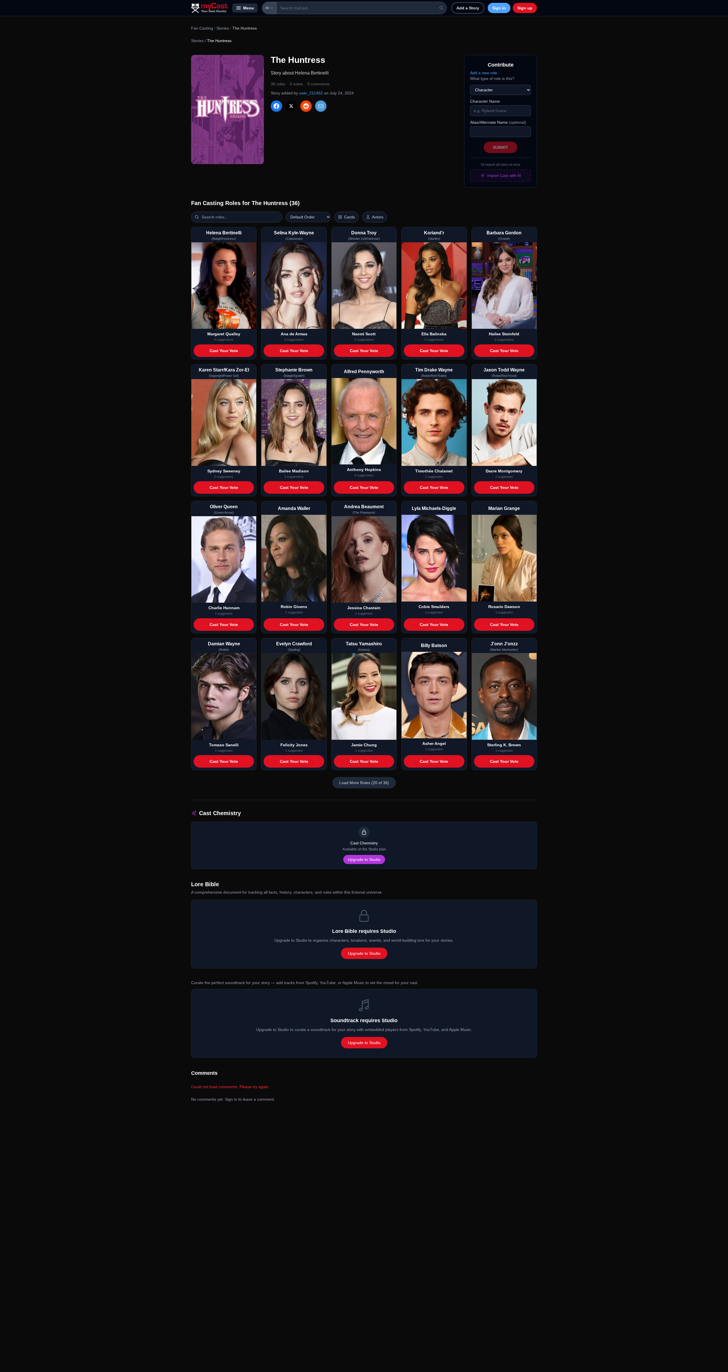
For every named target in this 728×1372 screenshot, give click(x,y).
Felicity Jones (294, 745)
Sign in (499, 8)
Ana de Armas (294, 334)
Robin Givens (294, 606)
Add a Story (467, 8)
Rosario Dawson (504, 606)
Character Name (485, 101)
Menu (248, 8)
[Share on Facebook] (276, 106)
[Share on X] (291, 106)
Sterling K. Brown (504, 745)
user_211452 (311, 93)
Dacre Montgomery (504, 471)
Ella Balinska (433, 334)
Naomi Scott (364, 334)
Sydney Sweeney (223, 471)
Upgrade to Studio (364, 859)
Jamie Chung (364, 745)
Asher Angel (434, 743)
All (267, 8)
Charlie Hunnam (223, 608)
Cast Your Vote (224, 350)
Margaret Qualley (223, 334)
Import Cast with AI (504, 175)
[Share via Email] (320, 106)
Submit (500, 147)
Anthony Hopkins (364, 469)
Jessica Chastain (363, 608)
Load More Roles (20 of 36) (364, 782)
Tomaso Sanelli (224, 745)
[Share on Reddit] (306, 106)
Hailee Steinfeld (504, 334)
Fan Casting (202, 28)
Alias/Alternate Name (498, 122)
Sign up (524, 8)
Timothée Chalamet (434, 471)
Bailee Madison (294, 471)
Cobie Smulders (434, 606)
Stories (222, 28)
